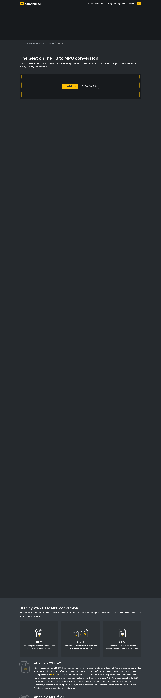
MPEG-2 (54, 674)
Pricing (117, 4)
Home (90, 4)
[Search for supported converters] (139, 3)
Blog (110, 4)
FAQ (124, 4)
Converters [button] (100, 4)
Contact (131, 4)
